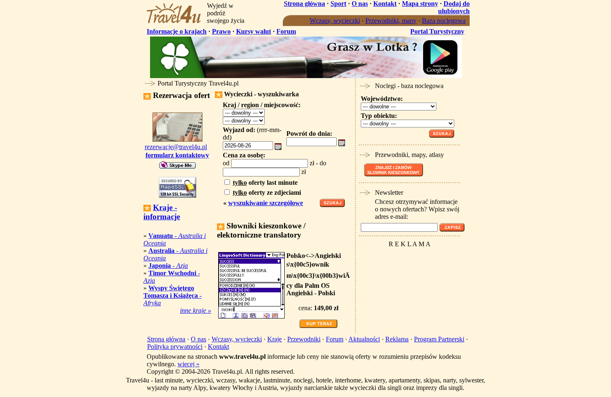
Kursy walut (253, 31)
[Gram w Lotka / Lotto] (306, 75)
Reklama (397, 339)
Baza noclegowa (444, 20)
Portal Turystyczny (437, 31)
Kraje (274, 339)
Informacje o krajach (177, 31)
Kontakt (385, 3)
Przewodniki (303, 339)
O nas (360, 3)
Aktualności (364, 339)
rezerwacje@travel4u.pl (176, 146)
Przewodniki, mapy (390, 20)
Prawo (221, 31)
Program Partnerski (439, 339)
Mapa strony (420, 3)
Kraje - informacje (161, 212)
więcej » (188, 364)
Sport (338, 3)
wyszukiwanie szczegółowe (265, 202)
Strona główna (304, 3)
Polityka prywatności (174, 346)
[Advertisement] (408, 263)
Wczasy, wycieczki (335, 20)
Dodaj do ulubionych (454, 7)
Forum (286, 31)
